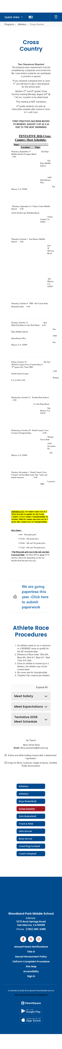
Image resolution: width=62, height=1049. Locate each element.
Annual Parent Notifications (31, 946)
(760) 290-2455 (36, 929)
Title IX (31, 951)
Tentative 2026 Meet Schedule (25, 719)
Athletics (22, 24)
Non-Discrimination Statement (31, 994)
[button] (14, 17)
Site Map (31, 966)
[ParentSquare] (31, 1003)
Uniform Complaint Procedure (31, 961)
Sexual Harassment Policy (31, 956)
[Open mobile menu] (56, 17)
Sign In (31, 976)
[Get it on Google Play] (31, 1011)
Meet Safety (23, 696)
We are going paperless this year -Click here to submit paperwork (35, 596)
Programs (9, 24)
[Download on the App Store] (31, 1020)
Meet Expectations (28, 706)
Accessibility (31, 971)
